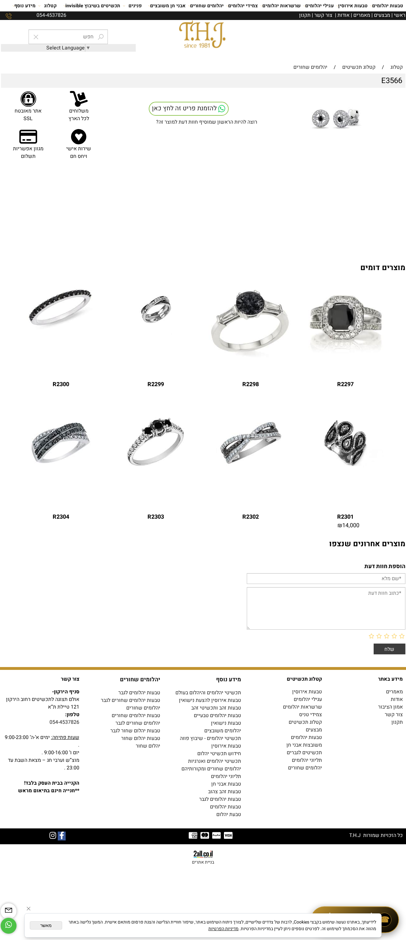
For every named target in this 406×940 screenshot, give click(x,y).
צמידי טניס (310, 714)
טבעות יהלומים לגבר (139, 693)
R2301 (345, 517)
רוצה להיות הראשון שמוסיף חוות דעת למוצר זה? (206, 122)
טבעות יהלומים (387, 5)
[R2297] (345, 358)
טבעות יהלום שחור (140, 738)
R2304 (61, 517)
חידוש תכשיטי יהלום (219, 753)
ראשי (399, 15)
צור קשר (323, 15)
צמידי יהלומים (243, 5)
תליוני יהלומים (307, 760)
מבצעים (382, 15)
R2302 (250, 517)
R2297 (345, 384)
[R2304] (61, 466)
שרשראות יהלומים (281, 5)
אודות (343, 15)
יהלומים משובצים (222, 731)
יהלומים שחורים (207, 5)
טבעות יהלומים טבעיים (217, 715)
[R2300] (61, 333)
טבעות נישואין (226, 723)
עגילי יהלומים (319, 5)
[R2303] (155, 466)
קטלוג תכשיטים (305, 722)
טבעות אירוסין (353, 5)
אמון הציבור (390, 707)
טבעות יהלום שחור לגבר (135, 731)
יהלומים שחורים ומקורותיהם (211, 769)
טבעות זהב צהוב (224, 791)
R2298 (250, 384)
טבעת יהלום (228, 814)
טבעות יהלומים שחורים (136, 715)
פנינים (135, 5)
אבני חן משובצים (168, 5)
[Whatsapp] (8, 925)
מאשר (46, 925)
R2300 (61, 384)
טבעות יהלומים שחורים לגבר (130, 700)
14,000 (350, 525)
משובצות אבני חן (304, 745)
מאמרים (361, 15)
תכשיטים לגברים (304, 752)
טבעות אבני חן (226, 784)
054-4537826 (64, 722)
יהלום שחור (148, 746)
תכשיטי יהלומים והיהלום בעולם (208, 693)
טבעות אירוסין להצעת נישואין (210, 700)
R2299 (155, 384)
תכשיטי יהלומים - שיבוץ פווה (210, 738)
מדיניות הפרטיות (223, 928)
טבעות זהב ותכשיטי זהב (216, 708)
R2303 (155, 517)
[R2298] (250, 358)
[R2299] (155, 333)
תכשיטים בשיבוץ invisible (92, 5)
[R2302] (250, 466)
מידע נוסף (25, 5)
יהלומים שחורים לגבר (137, 723)
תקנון (305, 15)
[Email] (8, 911)
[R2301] (345, 466)
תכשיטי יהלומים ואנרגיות (214, 761)
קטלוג (50, 5)
